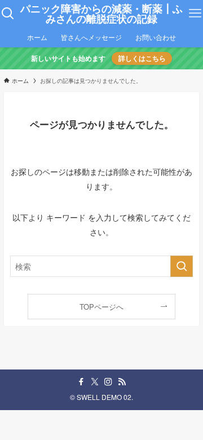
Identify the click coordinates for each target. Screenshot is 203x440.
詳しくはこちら (142, 58)
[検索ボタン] (8, 13)
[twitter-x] (95, 382)
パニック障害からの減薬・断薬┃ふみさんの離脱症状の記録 (101, 13)
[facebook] (81, 382)
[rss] (122, 382)
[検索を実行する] (181, 267)
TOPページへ (101, 306)
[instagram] (108, 382)
